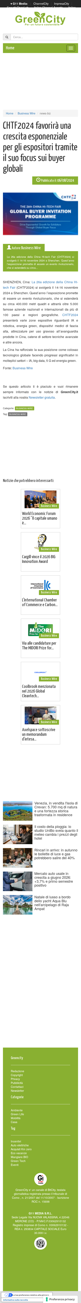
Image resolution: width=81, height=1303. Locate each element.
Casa (14, 1122)
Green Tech (18, 1161)
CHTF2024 (70, 315)
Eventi (14, 1165)
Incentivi (16, 1141)
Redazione (17, 1071)
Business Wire (26, 113)
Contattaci (17, 1087)
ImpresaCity (61, 3)
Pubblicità (17, 1083)
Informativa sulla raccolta (15, 1300)
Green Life (17, 1114)
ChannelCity (41, 3)
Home (10, 48)
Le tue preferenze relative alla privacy (31, 1295)
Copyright (17, 1075)
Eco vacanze (19, 1153)
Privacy (15, 1079)
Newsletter (17, 1091)
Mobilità (15, 1118)
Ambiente (17, 1110)
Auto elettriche (20, 1145)
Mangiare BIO (19, 1157)
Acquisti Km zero (21, 1149)
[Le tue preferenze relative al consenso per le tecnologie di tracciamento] (60, 1299)
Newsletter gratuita (42, 397)
